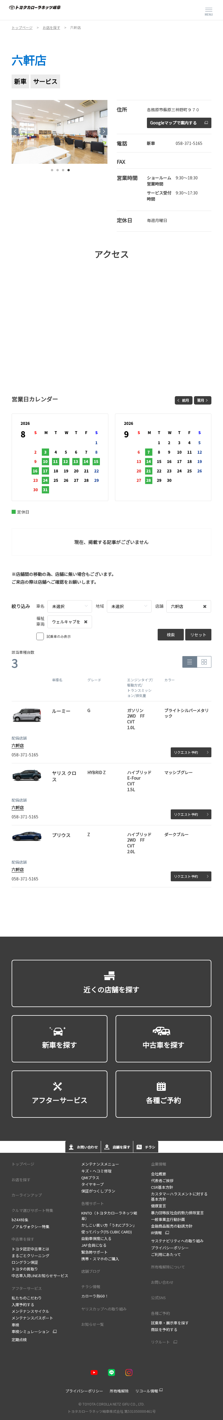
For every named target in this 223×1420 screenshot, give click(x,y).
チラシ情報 (90, 1286)
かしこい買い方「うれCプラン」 (108, 1225)
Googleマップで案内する (173, 122)
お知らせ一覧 (92, 1324)
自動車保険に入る (96, 1238)
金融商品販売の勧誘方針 (172, 1226)
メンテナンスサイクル (30, 1311)
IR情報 (156, 1232)
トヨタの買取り (25, 1269)
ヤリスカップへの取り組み (104, 1309)
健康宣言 (158, 1205)
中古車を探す (23, 1239)
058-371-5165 (189, 143)
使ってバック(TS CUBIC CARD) (106, 1232)
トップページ (23, 1164)
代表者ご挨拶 (162, 1180)
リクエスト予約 (186, 752)
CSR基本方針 (162, 1187)
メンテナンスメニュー (100, 1164)
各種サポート (92, 1203)
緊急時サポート (94, 1252)
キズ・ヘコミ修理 (96, 1171)
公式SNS (158, 1297)
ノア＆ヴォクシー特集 (30, 1226)
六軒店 (18, 745)
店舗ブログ (90, 1271)
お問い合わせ (162, 1282)
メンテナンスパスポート (32, 1318)
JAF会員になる (94, 1245)
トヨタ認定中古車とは (30, 1249)
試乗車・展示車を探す (170, 1323)
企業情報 (158, 1164)
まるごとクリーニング (30, 1255)
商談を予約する (164, 1329)
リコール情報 (146, 1391)
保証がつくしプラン (98, 1191)
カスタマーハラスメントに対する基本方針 (179, 1196)
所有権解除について (168, 1267)
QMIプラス (90, 1177)
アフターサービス (27, 1288)
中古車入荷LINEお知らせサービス (40, 1275)
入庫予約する (23, 1304)
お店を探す (21, 1179)
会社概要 (158, 1174)
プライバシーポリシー (170, 1247)
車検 (15, 1325)
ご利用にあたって (166, 1254)
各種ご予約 (160, 1313)
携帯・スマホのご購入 (100, 1258)
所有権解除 (119, 1391)
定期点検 (19, 1339)
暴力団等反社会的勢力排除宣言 (177, 1212)
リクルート (160, 1342)
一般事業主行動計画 (168, 1219)
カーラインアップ (27, 1195)
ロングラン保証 (25, 1262)
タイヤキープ (92, 1184)
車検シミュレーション (30, 1331)
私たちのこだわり (27, 1298)
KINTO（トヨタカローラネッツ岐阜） (109, 1215)
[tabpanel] (60, 132)
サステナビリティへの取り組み (177, 1241)
